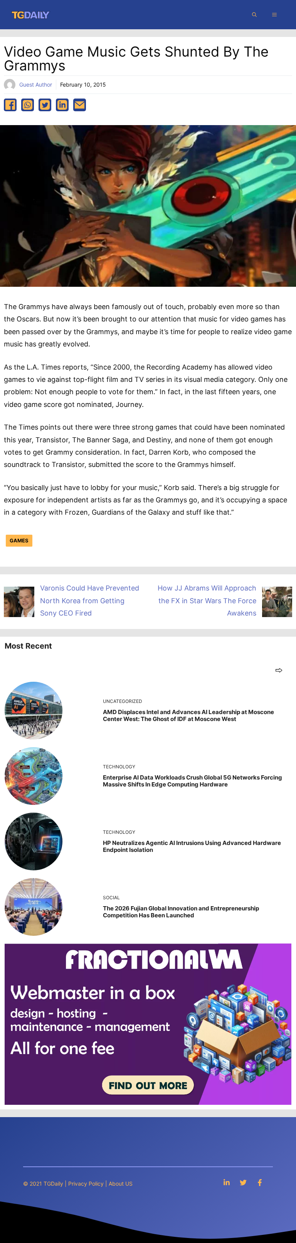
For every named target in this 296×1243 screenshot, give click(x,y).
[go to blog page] (279, 670)
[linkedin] (62, 105)
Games (19, 540)
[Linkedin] (226, 1182)
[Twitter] (243, 1182)
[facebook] (10, 105)
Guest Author (35, 84)
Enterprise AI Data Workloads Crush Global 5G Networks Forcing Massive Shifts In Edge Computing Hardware (192, 781)
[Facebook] (259, 1182)
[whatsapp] (27, 105)
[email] (79, 105)
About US (121, 1183)
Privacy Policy (86, 1183)
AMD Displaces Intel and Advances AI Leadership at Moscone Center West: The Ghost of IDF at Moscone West (188, 715)
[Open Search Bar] (254, 14)
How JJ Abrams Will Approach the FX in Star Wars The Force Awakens (207, 600)
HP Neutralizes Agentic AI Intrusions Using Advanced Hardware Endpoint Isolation (192, 846)
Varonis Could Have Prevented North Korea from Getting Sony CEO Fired (89, 600)
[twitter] (45, 105)
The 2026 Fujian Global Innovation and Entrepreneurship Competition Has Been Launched (181, 912)
